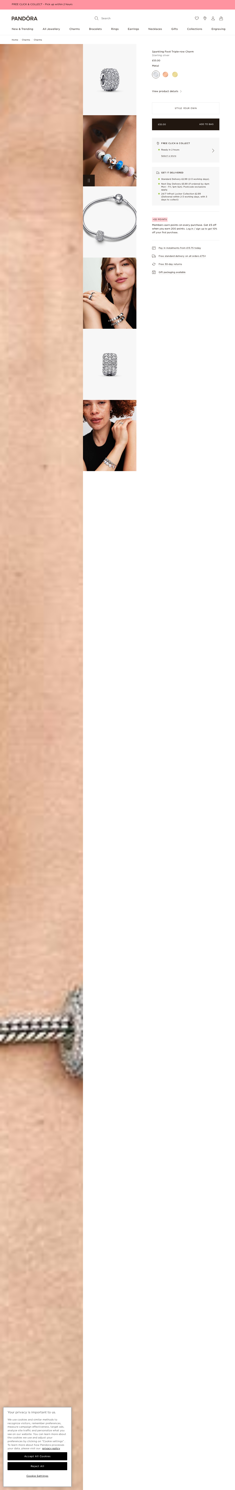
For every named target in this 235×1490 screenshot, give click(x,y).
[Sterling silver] (156, 74)
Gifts (174, 29)
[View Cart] (221, 18)
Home (15, 40)
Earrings (133, 29)
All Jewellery (51, 29)
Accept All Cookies (37, 1456)
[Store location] (205, 18)
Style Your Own (186, 108)
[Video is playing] (89, 180)
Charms (74, 29)
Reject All (37, 1466)
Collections (194, 29)
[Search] (96, 18)
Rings (115, 29)
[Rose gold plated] (165, 74)
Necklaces (155, 29)
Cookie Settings (37, 1475)
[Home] (24, 18)
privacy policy (51, 1448)
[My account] (213, 18)
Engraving (218, 29)
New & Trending (22, 29)
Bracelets (95, 29)
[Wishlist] (197, 18)
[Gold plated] (175, 74)
